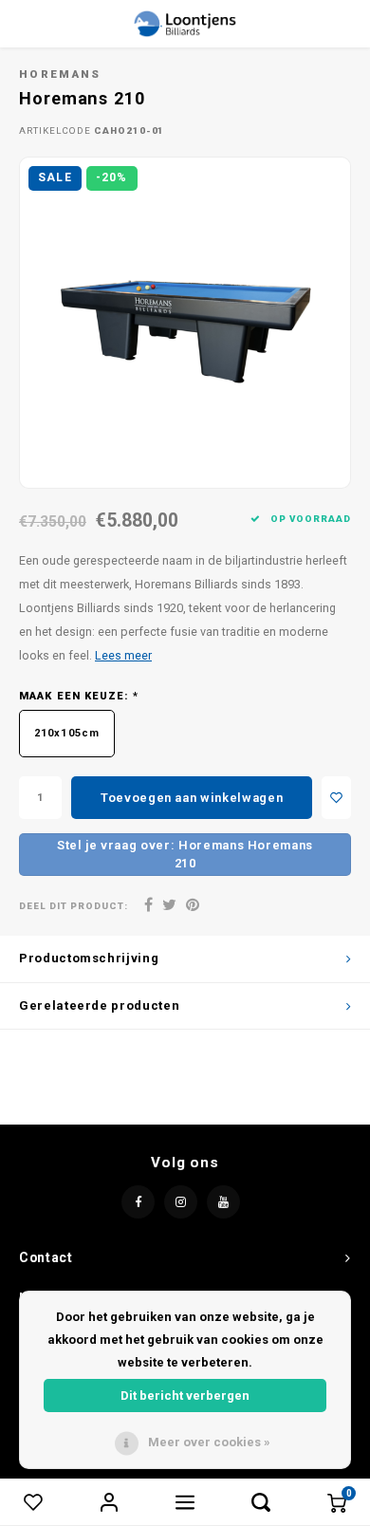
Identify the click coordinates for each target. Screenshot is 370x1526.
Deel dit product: (73, 906)
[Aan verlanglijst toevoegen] (336, 797)
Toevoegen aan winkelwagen (192, 798)
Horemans (60, 74)
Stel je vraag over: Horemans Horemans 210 (185, 854)
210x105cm (67, 733)
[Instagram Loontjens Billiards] (180, 1202)
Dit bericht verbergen (185, 1395)
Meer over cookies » (209, 1442)
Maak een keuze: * (79, 696)
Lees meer (123, 655)
